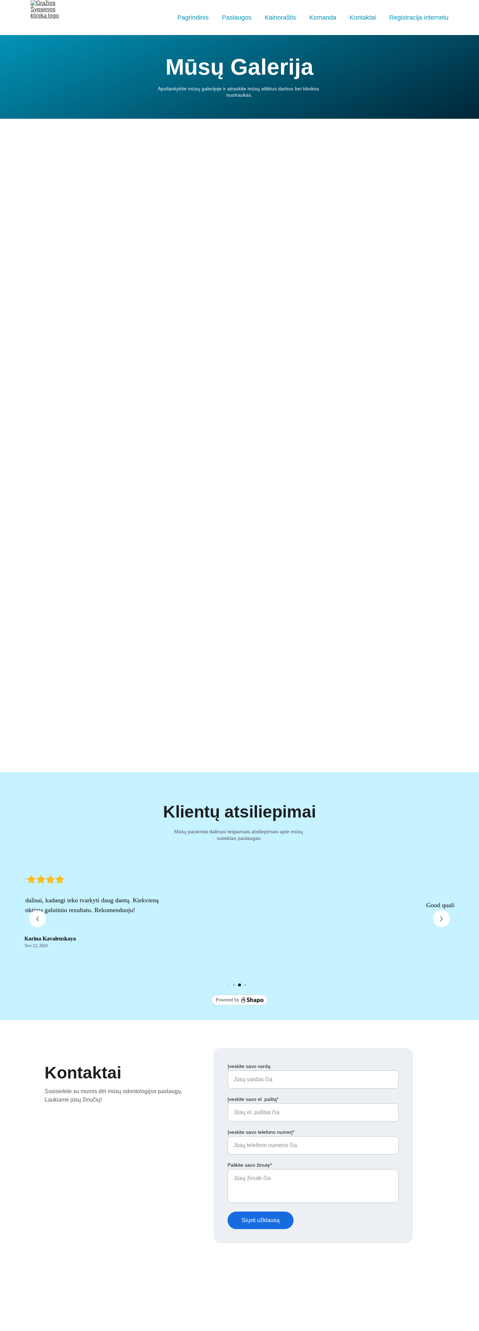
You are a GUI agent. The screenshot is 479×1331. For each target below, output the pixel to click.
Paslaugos (236, 17)
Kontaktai (363, 17)
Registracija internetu (418, 17)
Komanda (322, 17)
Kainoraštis (280, 17)
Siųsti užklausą (260, 1220)
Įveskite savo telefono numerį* (261, 1132)
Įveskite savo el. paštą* (253, 1099)
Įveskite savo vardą (249, 1066)
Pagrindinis (193, 17)
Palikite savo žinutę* (250, 1165)
